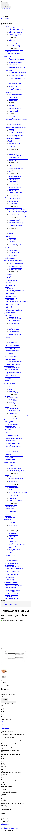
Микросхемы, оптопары (11, 114)
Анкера (10, 476)
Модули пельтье (9, 257)
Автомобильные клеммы (15, 176)
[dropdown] (1, 1)
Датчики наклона (13, 204)
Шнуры (7, 407)
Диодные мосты (13, 86)
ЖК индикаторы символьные (16, 340)
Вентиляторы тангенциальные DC (17, 212)
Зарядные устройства (10, 375)
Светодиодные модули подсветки (14, 361)
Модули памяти (9, 307)
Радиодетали (7, 56)
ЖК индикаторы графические (16, 339)
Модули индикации (10, 306)
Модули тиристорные (14, 111)
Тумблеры (11, 170)
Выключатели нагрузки (11, 280)
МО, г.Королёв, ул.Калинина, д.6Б (9, 828)
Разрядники (8, 282)
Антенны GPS (12, 238)
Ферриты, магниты (10, 230)
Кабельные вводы (10, 437)
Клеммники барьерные (14, 193)
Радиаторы (8, 454)
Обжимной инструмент (14, 549)
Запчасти (6, 26)
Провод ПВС (12, 403)
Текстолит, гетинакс (10, 506)
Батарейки (8, 370)
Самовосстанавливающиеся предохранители (17, 283)
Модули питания (9, 293)
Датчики (7, 197)
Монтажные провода (14, 397)
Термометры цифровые (15, 227)
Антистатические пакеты (11, 584)
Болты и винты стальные (15, 479)
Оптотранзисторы (13, 99)
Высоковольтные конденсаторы (17, 78)
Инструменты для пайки (11, 531)
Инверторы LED (13, 43)
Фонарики (7, 362)
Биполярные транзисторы (15, 94)
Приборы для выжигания (15, 558)
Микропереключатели (14, 167)
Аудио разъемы (13, 154)
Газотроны (11, 141)
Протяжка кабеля (9, 573)
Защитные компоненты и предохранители (15, 260)
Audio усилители (9, 288)
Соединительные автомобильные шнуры (19, 415)
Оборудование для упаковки (12, 590)
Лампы (7, 326)
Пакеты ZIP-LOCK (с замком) (12, 591)
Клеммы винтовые (13, 179)
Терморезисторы (13, 65)
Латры (7, 380)
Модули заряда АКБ (10, 291)
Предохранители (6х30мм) (15, 269)
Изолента (11, 465)
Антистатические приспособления (14, 571)
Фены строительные (14, 560)
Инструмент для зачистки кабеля (17, 544)
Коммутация (8, 163)
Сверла (7, 569)
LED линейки (12, 40)
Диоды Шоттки (12, 84)
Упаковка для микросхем (11, 595)
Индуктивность (12, 122)
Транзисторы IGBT (13, 97)
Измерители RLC (13, 525)
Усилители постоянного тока (12, 381)
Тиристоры (11, 107)
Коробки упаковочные (11, 587)
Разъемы (7, 152)
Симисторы (11, 105)
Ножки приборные (10, 449)
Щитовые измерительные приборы (14, 219)
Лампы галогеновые (14, 329)
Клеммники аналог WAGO (15, 192)
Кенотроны (11, 144)
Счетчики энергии (13, 255)
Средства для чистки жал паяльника (18, 492)
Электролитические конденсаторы (17, 72)
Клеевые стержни (9, 514)
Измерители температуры (15, 528)
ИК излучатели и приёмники (12, 138)
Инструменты (7, 519)
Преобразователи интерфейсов (13, 310)
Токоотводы (8, 460)
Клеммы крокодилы (13, 181)
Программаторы (9, 565)
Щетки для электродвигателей (13, 53)
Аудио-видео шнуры (14, 408)
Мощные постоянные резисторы (17, 67)
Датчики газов (12, 200)
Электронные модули (9, 285)
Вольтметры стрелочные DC (16, 225)
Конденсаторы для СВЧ (15, 34)
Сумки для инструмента (11, 563)
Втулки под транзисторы (11, 424)
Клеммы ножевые (13, 182)
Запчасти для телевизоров (12, 39)
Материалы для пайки (11, 486)
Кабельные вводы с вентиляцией (13, 438)
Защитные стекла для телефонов (14, 50)
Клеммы (7, 174)
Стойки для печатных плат (12, 459)
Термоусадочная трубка (15, 471)
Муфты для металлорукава (15, 500)
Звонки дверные (9, 577)
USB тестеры (12, 522)
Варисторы (8, 277)
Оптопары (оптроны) (14, 118)
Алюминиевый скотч (10, 517)
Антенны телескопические (15, 244)
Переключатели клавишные (16, 168)
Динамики (11, 129)
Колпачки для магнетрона (15, 32)
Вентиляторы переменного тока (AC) (18, 209)
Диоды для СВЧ (12, 31)
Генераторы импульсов (11, 294)
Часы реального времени (11, 312)
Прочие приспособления (11, 574)
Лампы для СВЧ (13, 35)
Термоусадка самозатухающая (16, 470)
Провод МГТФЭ (13, 400)
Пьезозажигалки (9, 579)
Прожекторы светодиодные (12, 350)
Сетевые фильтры (10, 258)
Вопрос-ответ (5, 728)
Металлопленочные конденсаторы (17, 75)
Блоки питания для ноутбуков (13, 372)
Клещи (10, 552)
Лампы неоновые (13, 332)
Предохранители (9, 261)
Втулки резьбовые (13, 481)
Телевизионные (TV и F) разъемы (17, 155)
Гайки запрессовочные (14, 482)
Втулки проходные (10, 426)
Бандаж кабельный (13, 495)
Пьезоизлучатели (13, 133)
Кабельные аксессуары (11, 494)
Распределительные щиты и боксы (14, 456)
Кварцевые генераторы (14, 125)
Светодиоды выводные (14, 321)
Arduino (7, 287)
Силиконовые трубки (14, 467)
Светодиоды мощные (14, 323)
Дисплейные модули (10, 296)
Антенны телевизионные (15, 242)
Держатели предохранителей (12, 427)
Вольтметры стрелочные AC (16, 223)
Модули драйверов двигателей (13, 302)
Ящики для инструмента (11, 598)
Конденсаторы (9, 70)
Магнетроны (12, 146)
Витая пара (11, 386)
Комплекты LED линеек (14, 45)
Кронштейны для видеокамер (13, 446)
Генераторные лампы (14, 143)
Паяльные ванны (13, 533)
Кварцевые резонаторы (15, 124)
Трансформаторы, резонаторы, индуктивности (17, 119)
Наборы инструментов (11, 561)
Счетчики (7, 247)
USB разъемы (12, 160)
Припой (10, 489)
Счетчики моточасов (14, 253)
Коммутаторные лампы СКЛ (16, 328)
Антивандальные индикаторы (12, 347)
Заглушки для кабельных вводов (13, 430)
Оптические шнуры (13, 411)
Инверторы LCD (13, 42)
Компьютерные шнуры (14, 410)
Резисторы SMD (13, 64)
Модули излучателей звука (12, 304)
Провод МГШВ (12, 402)
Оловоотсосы (12, 536)
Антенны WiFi (12, 241)
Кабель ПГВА (12, 391)
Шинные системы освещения (12, 364)
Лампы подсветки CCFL (15, 46)
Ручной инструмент (10, 543)
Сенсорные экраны (13, 342)
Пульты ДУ (8, 51)
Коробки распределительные (12, 443)
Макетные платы (9, 448)
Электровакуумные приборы (12, 140)
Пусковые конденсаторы (15, 76)
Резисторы (8, 58)
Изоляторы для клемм (14, 178)
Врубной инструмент (14, 550)
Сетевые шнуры (13, 413)
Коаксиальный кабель (14, 392)
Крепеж (7, 475)
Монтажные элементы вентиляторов (18, 216)
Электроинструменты (10, 555)
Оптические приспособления (12, 566)
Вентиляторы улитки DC (15, 214)
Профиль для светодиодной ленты (14, 351)
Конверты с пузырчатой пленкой (13, 585)
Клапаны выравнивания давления (14, 441)
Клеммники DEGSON (14, 189)
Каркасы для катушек (10, 440)
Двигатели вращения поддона (16, 29)
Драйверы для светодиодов (12, 373)
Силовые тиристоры (14, 110)
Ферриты (11, 233)
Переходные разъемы (14, 157)
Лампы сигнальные (10, 348)
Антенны (7, 236)
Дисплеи (7, 337)
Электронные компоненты (11, 151)
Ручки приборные (9, 457)
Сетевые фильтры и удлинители (13, 418)
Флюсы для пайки (13, 490)
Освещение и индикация (10, 313)
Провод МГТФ (12, 399)
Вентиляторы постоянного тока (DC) (18, 211)
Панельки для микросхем (11, 451)
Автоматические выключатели (13, 279)
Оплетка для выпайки (14, 487)
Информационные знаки (11, 435)
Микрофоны (12, 130)
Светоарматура (9, 358)
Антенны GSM (12, 239)
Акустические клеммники (15, 187)
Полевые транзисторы (14, 95)
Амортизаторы (9, 421)
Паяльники (11, 538)
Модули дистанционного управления (14, 290)
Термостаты (8, 274)
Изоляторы (8, 434)
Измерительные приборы (11, 520)
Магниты (11, 231)
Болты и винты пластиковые (16, 478)
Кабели (7, 385)
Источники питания (9, 366)
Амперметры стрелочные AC (16, 220)
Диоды (7, 81)
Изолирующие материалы (12, 464)
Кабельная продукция (9, 383)
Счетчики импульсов (14, 252)
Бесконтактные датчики (14, 198)
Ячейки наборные (10, 596)
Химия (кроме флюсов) (11, 505)
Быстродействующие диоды (16, 89)
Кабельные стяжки (10, 508)
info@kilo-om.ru (5, 18)
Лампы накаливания (14, 331)
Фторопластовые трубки (11, 509)
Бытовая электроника (9, 576)
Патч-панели (8, 452)
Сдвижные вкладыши (14, 501)
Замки (7, 432)
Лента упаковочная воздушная (13, 588)
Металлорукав (12, 498)
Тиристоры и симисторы (11, 103)
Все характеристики (6, 719)
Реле (10, 171)
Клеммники (8, 185)
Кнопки (10, 165)
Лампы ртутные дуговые (15, 334)
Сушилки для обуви (10, 580)
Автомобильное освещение (12, 345)
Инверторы (8, 378)
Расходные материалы (10, 462)
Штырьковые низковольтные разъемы (18, 159)
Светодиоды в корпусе (14, 320)
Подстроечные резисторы (15, 62)
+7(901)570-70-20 (5, 823)
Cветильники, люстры (10, 343)
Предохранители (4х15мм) (15, 266)
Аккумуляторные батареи (11, 369)
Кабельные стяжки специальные (13, 512)
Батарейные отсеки (10, 422)
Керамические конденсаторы (16, 73)
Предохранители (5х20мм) (15, 268)
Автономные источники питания (13, 367)
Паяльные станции (13, 535)
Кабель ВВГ (12, 389)
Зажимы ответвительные (15, 497)
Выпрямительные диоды (15, 83)
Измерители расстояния (15, 527)
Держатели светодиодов (15, 318)
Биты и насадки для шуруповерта (14, 568)
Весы (10, 524)
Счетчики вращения (14, 249)
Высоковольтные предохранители (17, 264)
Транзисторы (8, 92)
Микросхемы (12, 116)
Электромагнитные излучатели (16, 132)
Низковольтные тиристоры (15, 108)
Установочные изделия (10, 419)
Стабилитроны (12, 88)
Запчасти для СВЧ (10, 28)
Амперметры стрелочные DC (16, 222)
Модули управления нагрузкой (13, 309)
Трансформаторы (13, 121)
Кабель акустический (14, 388)
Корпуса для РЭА (9, 445)
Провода (7, 396)
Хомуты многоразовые (11, 511)
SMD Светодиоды (13, 317)
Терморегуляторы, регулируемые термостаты (17, 276)
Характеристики (6, 721)
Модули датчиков (9, 299)
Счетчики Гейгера (13, 250)
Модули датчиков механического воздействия (17, 301)
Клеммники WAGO (13, 190)
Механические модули (11, 298)
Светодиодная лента (10, 359)
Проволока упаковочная (11, 593)
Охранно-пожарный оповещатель (17, 135)
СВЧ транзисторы (13, 100)
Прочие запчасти (9, 54)
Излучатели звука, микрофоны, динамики (16, 127)
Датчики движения (13, 203)
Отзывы (4, 724)
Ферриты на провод (14, 234)
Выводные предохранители (16, 263)
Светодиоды (8, 315)
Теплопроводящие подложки (16, 468)
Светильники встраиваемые (12, 355)
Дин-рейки (8, 429)
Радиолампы (12, 148)
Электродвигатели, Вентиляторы (13, 208)
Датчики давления (13, 201)
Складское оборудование (10, 582)
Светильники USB (9, 353)
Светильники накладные (11, 356)
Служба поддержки (6, 820)
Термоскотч (8, 516)
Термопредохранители (11, 272)
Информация (4, 818)
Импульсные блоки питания (12, 377)
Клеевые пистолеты (14, 557)
